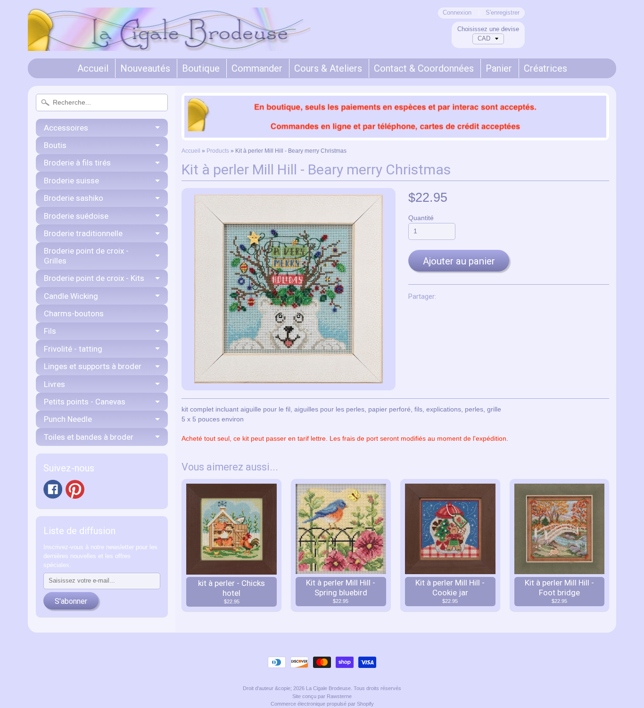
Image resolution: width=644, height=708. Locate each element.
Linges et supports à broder (92, 366)
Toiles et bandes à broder (88, 437)
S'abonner (71, 601)
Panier (499, 68)
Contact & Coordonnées (424, 68)
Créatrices (545, 68)
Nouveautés (145, 68)
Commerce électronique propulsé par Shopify (322, 704)
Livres (54, 384)
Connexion (457, 13)
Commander (256, 68)
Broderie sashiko (73, 198)
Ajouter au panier (459, 261)
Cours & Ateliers (328, 68)
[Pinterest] (75, 489)
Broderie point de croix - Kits (94, 278)
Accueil (92, 68)
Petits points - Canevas (84, 401)
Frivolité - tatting (73, 349)
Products (217, 151)
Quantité (421, 218)
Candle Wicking (71, 296)
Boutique (201, 68)
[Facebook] (52, 489)
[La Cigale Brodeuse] (169, 38)
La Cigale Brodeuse (328, 688)
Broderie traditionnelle (83, 233)
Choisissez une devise (488, 29)
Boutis (55, 145)
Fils (50, 331)
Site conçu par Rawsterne (322, 696)
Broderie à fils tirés (77, 162)
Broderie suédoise (76, 216)
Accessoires (66, 127)
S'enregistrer (503, 13)
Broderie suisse (71, 180)
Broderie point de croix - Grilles (86, 255)
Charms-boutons (74, 313)
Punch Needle (68, 419)
